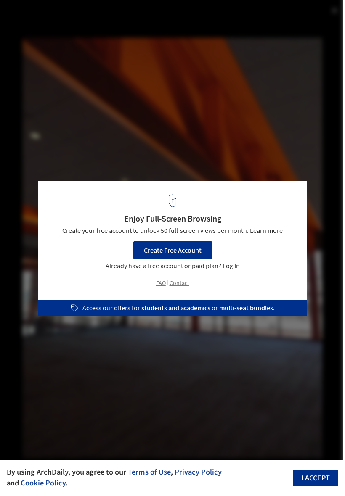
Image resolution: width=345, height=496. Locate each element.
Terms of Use (149, 472)
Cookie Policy (43, 483)
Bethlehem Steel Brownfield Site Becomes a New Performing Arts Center (112, 22)
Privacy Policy (198, 472)
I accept (315, 478)
